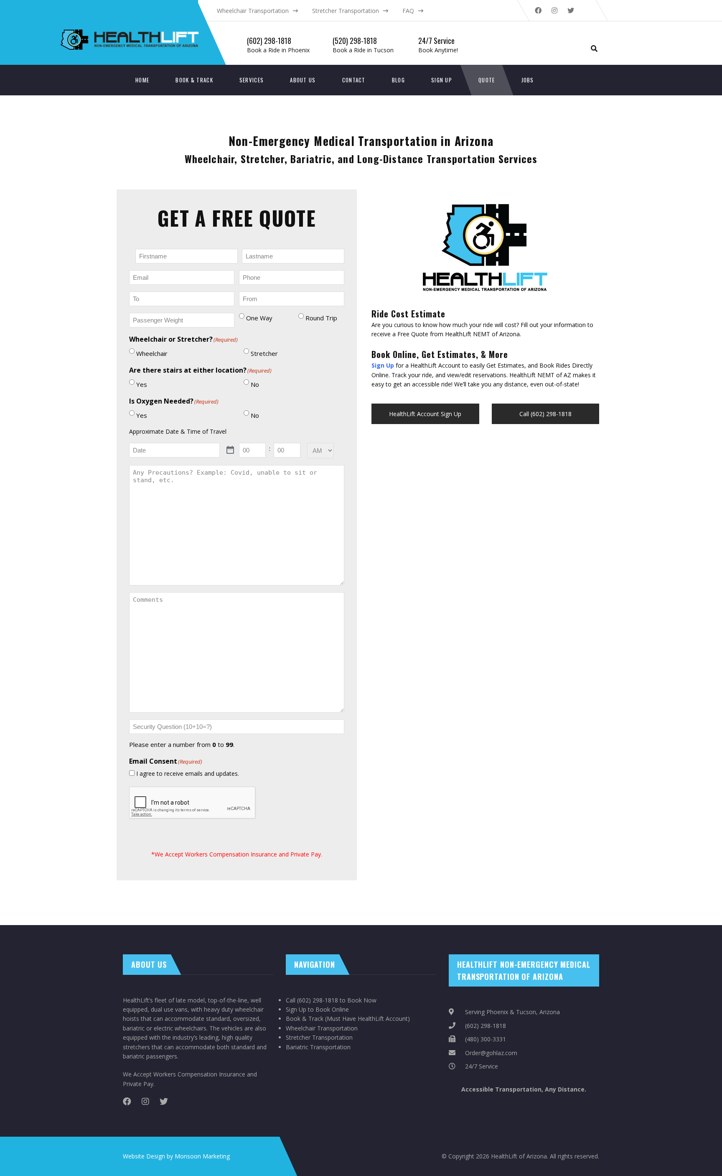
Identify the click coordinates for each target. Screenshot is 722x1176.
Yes (141, 384)
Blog (398, 80)
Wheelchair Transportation (253, 11)
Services (251, 80)
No (255, 384)
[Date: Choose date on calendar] (230, 450)
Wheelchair (152, 353)
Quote (486, 80)
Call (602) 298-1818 (545, 414)
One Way (259, 318)
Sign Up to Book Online (317, 1009)
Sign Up (441, 80)
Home (142, 80)
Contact (354, 80)
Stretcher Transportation (345, 11)
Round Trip (321, 318)
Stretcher (264, 353)
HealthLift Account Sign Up (425, 414)
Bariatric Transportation (318, 1047)
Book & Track (194, 80)
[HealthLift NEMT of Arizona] (173, 13)
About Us (302, 80)
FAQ (408, 11)
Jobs (527, 80)
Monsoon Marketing (202, 1156)
